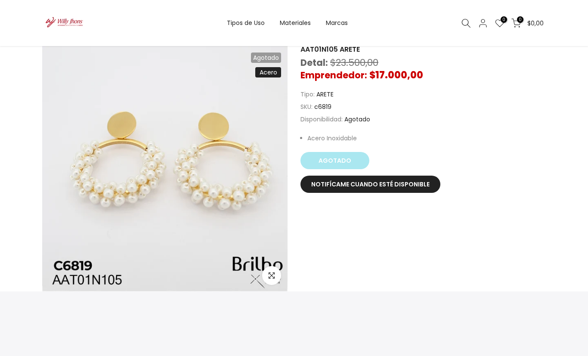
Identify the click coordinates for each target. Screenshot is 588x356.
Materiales (295, 23)
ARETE (325, 94)
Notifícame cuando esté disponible (370, 184)
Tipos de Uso (246, 23)
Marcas (337, 23)
